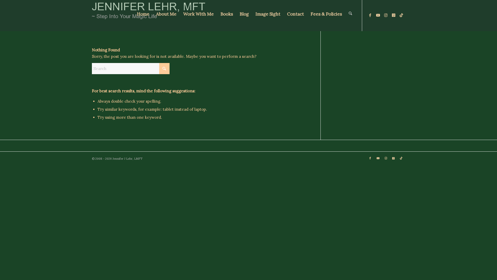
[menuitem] (143, 15)
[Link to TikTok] (401, 15)
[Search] (350, 15)
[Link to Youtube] (378, 15)
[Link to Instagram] (386, 15)
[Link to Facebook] (370, 15)
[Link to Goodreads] (393, 15)
